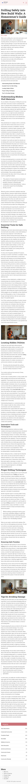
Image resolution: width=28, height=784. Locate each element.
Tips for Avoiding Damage (8, 93)
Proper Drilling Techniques (8, 90)
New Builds (3, 738)
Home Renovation (5, 745)
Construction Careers (5, 752)
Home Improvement (5, 728)
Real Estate (3, 755)
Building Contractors (5, 742)
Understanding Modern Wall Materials (11, 83)
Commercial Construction (6, 731)
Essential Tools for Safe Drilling (9, 86)
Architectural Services (6, 748)
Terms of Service (8, 773)
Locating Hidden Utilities (8, 88)
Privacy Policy (7, 775)
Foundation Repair (5, 735)
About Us (6, 771)
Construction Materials (6, 759)
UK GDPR (6, 778)
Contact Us (6, 777)
